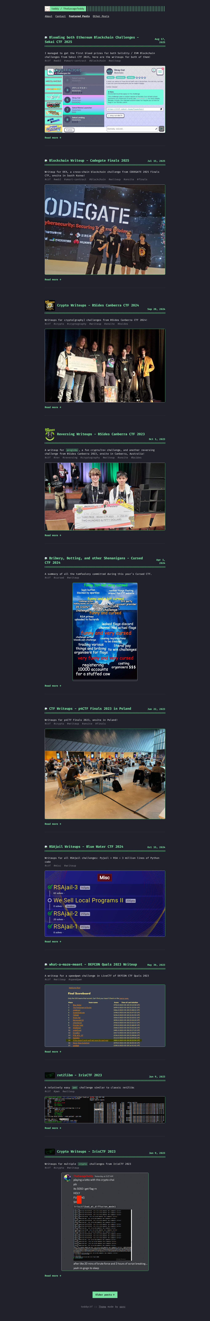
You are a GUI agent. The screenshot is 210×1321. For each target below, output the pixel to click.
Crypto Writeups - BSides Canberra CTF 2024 (97, 305)
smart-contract (76, 60)
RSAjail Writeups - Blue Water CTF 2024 (85, 846)
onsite (129, 179)
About (48, 16)
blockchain (98, 60)
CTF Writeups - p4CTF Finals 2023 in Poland (89, 708)
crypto (59, 323)
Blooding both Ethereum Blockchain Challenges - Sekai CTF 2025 (92, 39)
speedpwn (76, 979)
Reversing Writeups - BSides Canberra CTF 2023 (100, 434)
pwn (57, 1091)
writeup (115, 60)
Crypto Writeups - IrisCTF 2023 (85, 1151)
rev (57, 457)
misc (58, 865)
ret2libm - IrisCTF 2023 (78, 1075)
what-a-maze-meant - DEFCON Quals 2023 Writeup (92, 964)
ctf (48, 60)
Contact (60, 16)
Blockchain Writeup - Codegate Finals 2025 (88, 160)
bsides (123, 323)
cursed (59, 577)
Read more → (53, 137)
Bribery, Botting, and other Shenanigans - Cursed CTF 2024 (94, 560)
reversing (70, 457)
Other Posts (101, 16)
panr (123, 1306)
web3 (58, 60)
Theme (102, 1306)
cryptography (77, 323)
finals (143, 179)
